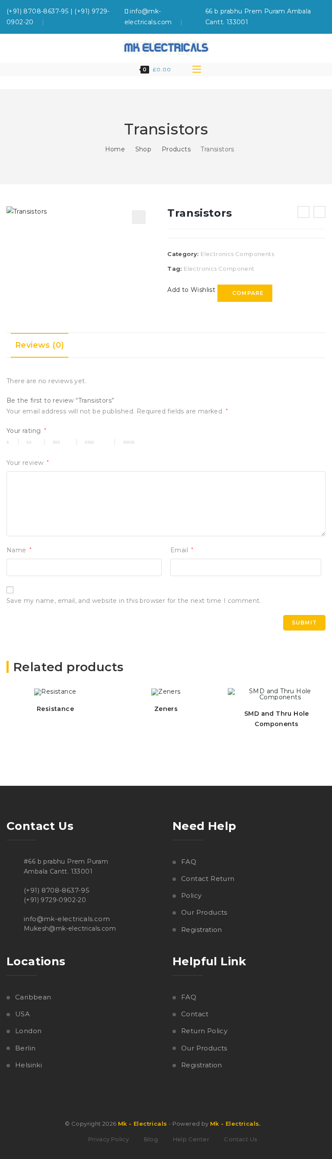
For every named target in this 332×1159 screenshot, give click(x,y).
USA (22, 1014)
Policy (191, 895)
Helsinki (28, 1065)
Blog (151, 1139)
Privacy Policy (108, 1139)
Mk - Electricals (142, 1123)
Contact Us (240, 1139)
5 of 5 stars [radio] (141, 442)
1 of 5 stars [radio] (12, 442)
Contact (195, 1014)
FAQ (188, 862)
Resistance (55, 709)
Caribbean (33, 997)
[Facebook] (321, 17)
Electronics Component (219, 268)
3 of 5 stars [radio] (65, 442)
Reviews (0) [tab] (39, 345)
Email (182, 550)
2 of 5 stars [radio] (35, 442)
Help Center (191, 1139)
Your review (27, 463)
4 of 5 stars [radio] (100, 442)
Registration (201, 929)
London (28, 1031)
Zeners (166, 709)
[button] (139, 217)
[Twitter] (310, 17)
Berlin (25, 1048)
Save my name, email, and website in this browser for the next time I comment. (133, 601)
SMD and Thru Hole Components (276, 719)
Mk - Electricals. (235, 1123)
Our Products (204, 912)
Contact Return (208, 878)
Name (19, 550)
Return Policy (204, 1031)
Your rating (26, 431)
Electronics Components (237, 253)
